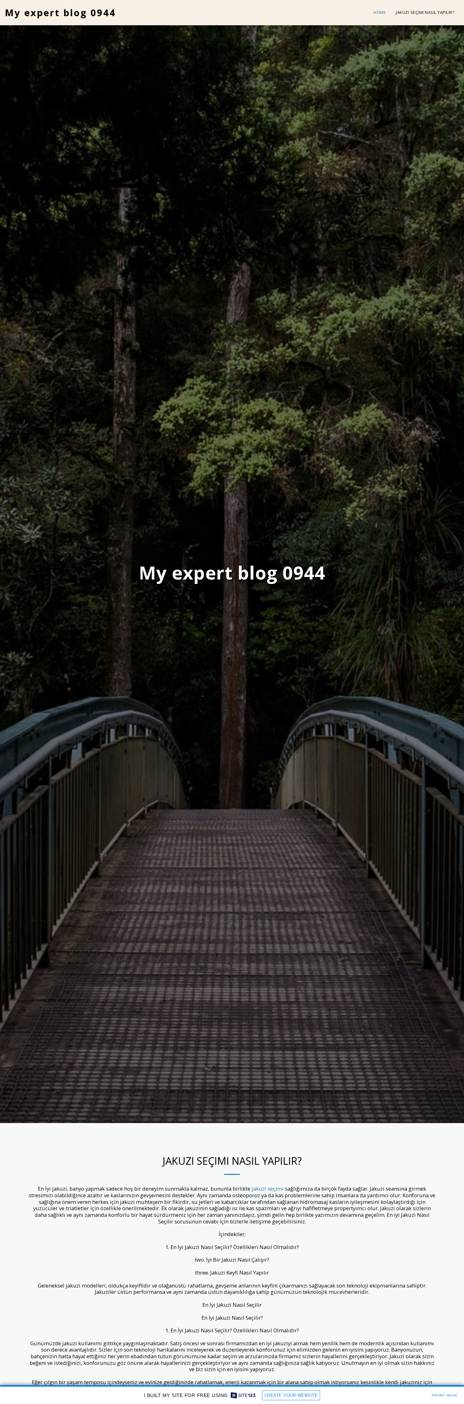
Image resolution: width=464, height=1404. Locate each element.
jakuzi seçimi (268, 1188)
